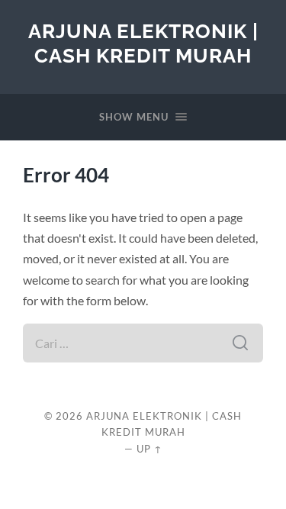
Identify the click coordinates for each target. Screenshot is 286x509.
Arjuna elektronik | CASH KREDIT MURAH (143, 43)
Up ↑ (149, 449)
